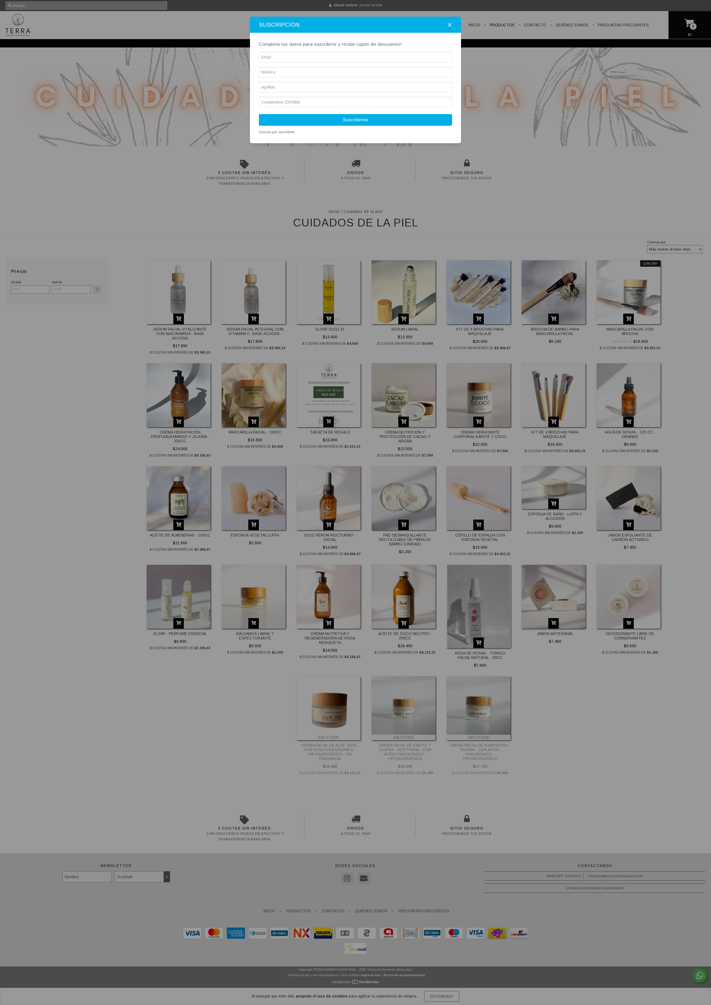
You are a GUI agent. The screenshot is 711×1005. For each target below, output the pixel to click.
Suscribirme (355, 119)
